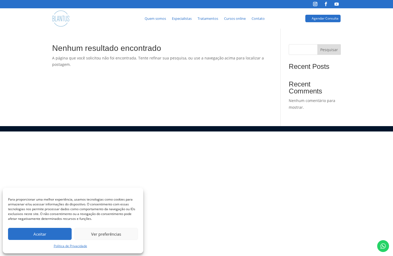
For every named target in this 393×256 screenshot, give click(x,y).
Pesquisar (329, 49)
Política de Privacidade (70, 246)
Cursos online (235, 18)
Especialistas (182, 18)
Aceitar (39, 234)
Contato (258, 18)
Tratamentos (208, 18)
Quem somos (155, 18)
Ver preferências (106, 234)
